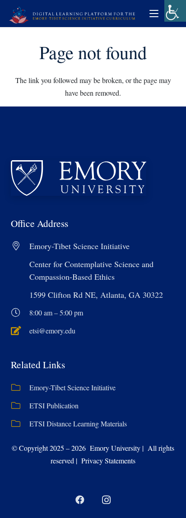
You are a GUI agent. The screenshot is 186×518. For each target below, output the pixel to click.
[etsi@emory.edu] (20, 330)
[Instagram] (106, 500)
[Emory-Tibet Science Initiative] (20, 387)
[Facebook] (80, 500)
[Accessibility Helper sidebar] (175, 11)
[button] (154, 13)
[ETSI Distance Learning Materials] (20, 423)
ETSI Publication (54, 405)
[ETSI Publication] (20, 405)
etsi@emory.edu (52, 330)
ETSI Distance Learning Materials (78, 423)
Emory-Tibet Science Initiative (72, 387)
